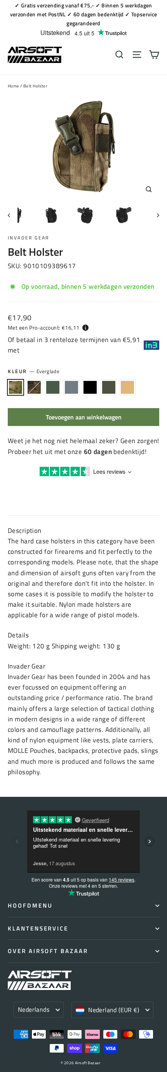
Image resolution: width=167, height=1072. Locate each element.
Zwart (90, 387)
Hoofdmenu (30, 905)
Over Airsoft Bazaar (48, 950)
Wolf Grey (71, 387)
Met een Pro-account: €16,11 (43, 327)
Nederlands (33, 1009)
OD (109, 387)
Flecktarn (34, 387)
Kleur (33, 371)
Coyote (127, 387)
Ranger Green (53, 387)
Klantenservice (38, 928)
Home (13, 86)
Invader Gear (28, 237)
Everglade (15, 387)
